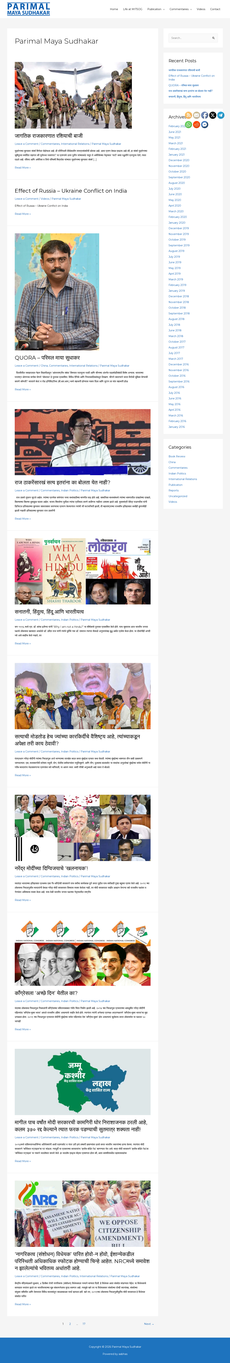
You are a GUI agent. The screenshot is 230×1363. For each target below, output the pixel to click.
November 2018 (179, 302)
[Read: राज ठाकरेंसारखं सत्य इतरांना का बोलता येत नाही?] (83, 441)
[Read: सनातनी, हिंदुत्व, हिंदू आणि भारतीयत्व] (83, 571)
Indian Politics (69, 490)
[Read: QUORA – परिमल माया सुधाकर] (57, 291)
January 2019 (177, 290)
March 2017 (176, 358)
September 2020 (179, 177)
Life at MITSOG (132, 9)
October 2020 (177, 171)
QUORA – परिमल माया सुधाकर (47, 357)
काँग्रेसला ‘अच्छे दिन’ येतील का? (46, 993)
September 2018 (179, 313)
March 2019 (176, 279)
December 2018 (179, 296)
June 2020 (175, 194)
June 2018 (175, 330)
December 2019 (179, 228)
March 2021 (176, 143)
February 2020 (178, 217)
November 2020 (179, 166)
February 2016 (177, 421)
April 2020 (175, 205)
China (44, 365)
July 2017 (174, 353)
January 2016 (177, 427)
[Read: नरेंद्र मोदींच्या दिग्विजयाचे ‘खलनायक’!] (83, 827)
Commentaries (179, 9)
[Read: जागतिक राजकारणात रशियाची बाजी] (73, 95)
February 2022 (178, 126)
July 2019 (174, 256)
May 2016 (174, 404)
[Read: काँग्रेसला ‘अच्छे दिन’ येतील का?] (83, 952)
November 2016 (179, 370)
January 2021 (177, 154)
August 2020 (177, 183)
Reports (174, 490)
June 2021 (175, 132)
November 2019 (179, 234)
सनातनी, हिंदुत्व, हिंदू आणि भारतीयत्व (49, 611)
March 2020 (176, 211)
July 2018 (174, 324)
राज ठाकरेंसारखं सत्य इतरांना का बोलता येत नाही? (62, 482)
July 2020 (175, 188)
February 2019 (177, 285)
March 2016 (176, 415)
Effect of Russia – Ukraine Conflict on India (71, 190)
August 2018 (177, 319)
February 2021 (177, 149)
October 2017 (177, 341)
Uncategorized (178, 496)
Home (114, 9)
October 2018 (177, 307)
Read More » (23, 167)
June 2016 (175, 398)
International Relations (75, 143)
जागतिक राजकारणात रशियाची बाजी (49, 136)
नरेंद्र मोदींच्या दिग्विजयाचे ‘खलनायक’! (51, 868)
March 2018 (176, 336)
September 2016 (179, 381)
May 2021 (174, 137)
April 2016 (174, 409)
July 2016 (174, 392)
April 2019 (175, 273)
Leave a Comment (26, 143)
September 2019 (179, 245)
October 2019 (177, 239)
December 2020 (179, 160)
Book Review (177, 456)
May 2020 (175, 200)
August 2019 (176, 251)
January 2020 (177, 222)
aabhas (123, 1354)
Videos (201, 9)
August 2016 (176, 387)
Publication (154, 9)
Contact (215, 9)
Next (149, 1324)
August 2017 (176, 347)
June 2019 (175, 262)
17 (84, 1324)
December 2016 (179, 364)
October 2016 (177, 375)
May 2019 (175, 268)
